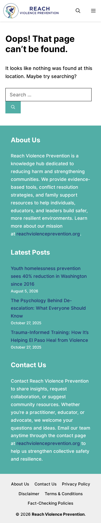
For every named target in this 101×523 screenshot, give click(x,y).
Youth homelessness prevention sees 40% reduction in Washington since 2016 (49, 276)
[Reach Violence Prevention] (31, 11)
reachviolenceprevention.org (48, 234)
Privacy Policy (76, 484)
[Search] (13, 107)
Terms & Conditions (64, 493)
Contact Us (45, 484)
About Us (20, 484)
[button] (78, 11)
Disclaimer (29, 493)
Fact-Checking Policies (50, 503)
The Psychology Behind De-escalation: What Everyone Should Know (48, 308)
